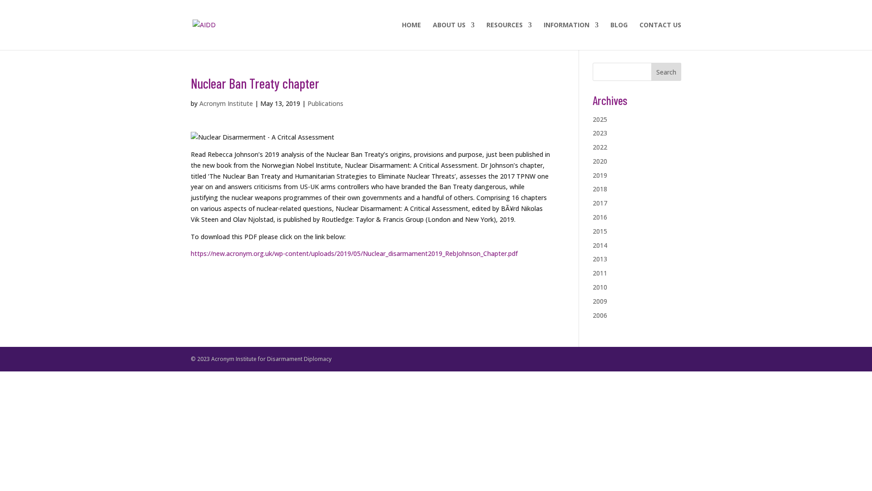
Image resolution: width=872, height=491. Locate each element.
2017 (600, 203)
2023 (600, 133)
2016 (600, 217)
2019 (600, 175)
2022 (600, 147)
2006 (600, 315)
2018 (600, 189)
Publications (325, 103)
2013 (600, 259)
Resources (504, 25)
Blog (619, 25)
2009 (600, 301)
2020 (600, 161)
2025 (600, 119)
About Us (449, 25)
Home (411, 25)
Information (567, 25)
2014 (600, 245)
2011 (600, 273)
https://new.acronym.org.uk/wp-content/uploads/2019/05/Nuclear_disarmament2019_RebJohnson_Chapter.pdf (354, 253)
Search (666, 72)
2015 (600, 231)
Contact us (660, 25)
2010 (600, 287)
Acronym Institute (226, 103)
